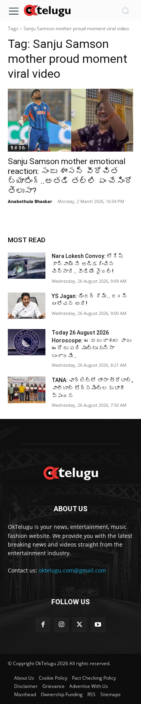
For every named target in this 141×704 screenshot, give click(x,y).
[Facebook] (43, 625)
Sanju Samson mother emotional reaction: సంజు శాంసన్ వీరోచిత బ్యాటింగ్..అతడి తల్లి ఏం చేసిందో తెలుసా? (70, 176)
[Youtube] (98, 625)
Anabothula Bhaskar (30, 201)
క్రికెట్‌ (18, 148)
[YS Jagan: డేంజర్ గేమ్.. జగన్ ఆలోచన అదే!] (26, 306)
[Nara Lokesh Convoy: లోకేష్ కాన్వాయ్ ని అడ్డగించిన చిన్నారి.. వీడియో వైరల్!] (26, 265)
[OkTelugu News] (47, 10)
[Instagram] (61, 625)
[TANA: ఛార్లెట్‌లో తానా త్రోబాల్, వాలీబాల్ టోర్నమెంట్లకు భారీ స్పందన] (26, 390)
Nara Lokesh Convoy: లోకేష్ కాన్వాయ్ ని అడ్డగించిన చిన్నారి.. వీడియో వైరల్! (87, 263)
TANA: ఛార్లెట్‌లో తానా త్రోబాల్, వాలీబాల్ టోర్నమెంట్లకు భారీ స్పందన (92, 388)
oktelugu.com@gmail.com (72, 570)
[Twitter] (79, 625)
